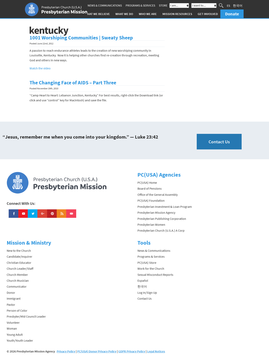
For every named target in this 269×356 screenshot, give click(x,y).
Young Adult (15, 334)
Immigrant (13, 298)
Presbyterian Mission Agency (156, 212)
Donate (232, 14)
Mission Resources (177, 14)
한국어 (237, 5)
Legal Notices (156, 351)
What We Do (124, 14)
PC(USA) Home (147, 183)
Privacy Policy (66, 351)
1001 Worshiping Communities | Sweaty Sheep (81, 37)
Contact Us (219, 141)
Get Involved (208, 14)
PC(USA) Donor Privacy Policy (96, 351)
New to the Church (19, 251)
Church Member (17, 275)
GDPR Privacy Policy (131, 351)
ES (228, 5)
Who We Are (148, 14)
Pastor (11, 305)
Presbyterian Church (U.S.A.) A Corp (161, 230)
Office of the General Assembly (157, 195)
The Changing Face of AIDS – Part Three (73, 82)
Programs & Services (140, 5)
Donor (11, 292)
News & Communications (105, 5)
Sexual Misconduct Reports (155, 275)
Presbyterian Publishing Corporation (161, 219)
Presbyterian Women (151, 224)
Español (142, 280)
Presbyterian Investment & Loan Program (164, 207)
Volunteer (13, 322)
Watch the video (40, 68)
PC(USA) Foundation (151, 200)
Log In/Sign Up (147, 292)
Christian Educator (19, 263)
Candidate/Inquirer (19, 256)
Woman (12, 328)
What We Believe (97, 14)
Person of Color (17, 310)
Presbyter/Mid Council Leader (26, 316)
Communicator (17, 286)
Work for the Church (150, 268)
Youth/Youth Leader (20, 340)
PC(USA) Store (146, 263)
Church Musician (18, 280)
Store (163, 5)
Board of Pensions (149, 188)
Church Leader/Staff (20, 268)
